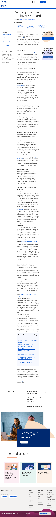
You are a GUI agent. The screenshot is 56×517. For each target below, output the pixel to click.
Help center (4, 496)
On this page (4, 32)
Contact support (13, 496)
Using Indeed (11, 5)
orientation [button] (31, 52)
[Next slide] (47, 27)
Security (30, 496)
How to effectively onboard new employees (8, 42)
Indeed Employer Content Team (27, 19)
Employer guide (49, 492)
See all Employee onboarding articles (25, 363)
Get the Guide (48, 57)
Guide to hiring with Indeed (51, 499)
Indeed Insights (40, 500)
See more (7, 45)
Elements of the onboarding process (7, 39)
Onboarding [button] (20, 85)
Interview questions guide (51, 501)
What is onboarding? (7, 34)
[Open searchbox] (43, 6)
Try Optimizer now (44, 513)
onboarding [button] (19, 37)
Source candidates (40, 494)
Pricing (26, 2)
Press (29, 494)
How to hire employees (50, 494)
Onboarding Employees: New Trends (20, 26)
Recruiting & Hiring (20, 5)
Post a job (39, 492)
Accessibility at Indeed (32, 503)
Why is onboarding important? (6, 36)
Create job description (47, 38)
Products (39, 496)
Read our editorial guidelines (7, 64)
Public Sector (40, 502)
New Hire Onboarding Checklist (29, 241)
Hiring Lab (48, 503)
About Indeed (31, 492)
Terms (29, 498)
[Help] (32, 2)
